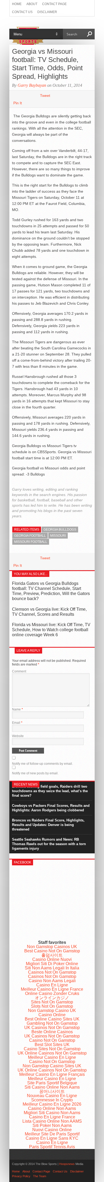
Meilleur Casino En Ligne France (52, 989)
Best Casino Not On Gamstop (52, 951)
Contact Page (54, 4)
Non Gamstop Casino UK (52, 1010)
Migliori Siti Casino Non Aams (52, 1112)
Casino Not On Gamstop (52, 1040)
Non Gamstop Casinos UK (52, 946)
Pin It (17, 103)
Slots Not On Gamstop (52, 1006)
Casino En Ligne (52, 985)
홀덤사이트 (52, 955)
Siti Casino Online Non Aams (52, 1087)
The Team (39, 1176)
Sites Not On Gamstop (52, 1002)
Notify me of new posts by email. (35, 773)
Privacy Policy (21, 1176)
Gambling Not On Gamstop (52, 1023)
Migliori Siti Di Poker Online (52, 963)
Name (17, 709)
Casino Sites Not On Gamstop (52, 1049)
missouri (58, 536)
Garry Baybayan (32, 85)
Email (17, 723)
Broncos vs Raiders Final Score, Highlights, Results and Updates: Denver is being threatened (48, 824)
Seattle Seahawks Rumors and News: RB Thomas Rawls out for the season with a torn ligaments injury (49, 843)
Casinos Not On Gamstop (52, 972)
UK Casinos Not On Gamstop (52, 1027)
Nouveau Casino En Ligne (52, 1095)
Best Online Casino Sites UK (52, 1019)
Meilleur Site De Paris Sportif (52, 1134)
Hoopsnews (67, 1164)
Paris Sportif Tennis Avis (52, 1146)
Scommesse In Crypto (52, 1100)
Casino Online (52, 1014)
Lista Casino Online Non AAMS (52, 1121)
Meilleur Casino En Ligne (52, 1057)
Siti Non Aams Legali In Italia (52, 968)
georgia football (30, 536)
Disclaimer (47, 12)
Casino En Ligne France (52, 1117)
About (31, 4)
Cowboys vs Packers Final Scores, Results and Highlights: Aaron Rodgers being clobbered (51, 808)
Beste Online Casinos (52, 1032)
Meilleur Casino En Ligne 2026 (52, 1104)
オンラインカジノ (52, 997)
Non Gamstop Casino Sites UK (52, 1066)
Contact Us (22, 12)
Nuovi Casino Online (52, 1129)
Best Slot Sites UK (52, 1044)
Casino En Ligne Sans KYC (52, 1138)
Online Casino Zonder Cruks (52, 993)
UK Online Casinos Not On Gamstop (52, 1053)
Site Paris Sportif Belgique (52, 1083)
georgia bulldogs (59, 529)
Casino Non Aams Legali (52, 980)
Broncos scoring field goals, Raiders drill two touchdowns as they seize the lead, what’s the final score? (50, 790)
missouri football (30, 542)
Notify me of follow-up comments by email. (42, 764)
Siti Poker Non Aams (52, 1125)
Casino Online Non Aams (52, 1108)
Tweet (45, 95)
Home (17, 4)
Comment (19, 671)
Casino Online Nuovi (52, 959)
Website (18, 736)
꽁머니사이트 (52, 1091)
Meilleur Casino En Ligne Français (52, 1074)
